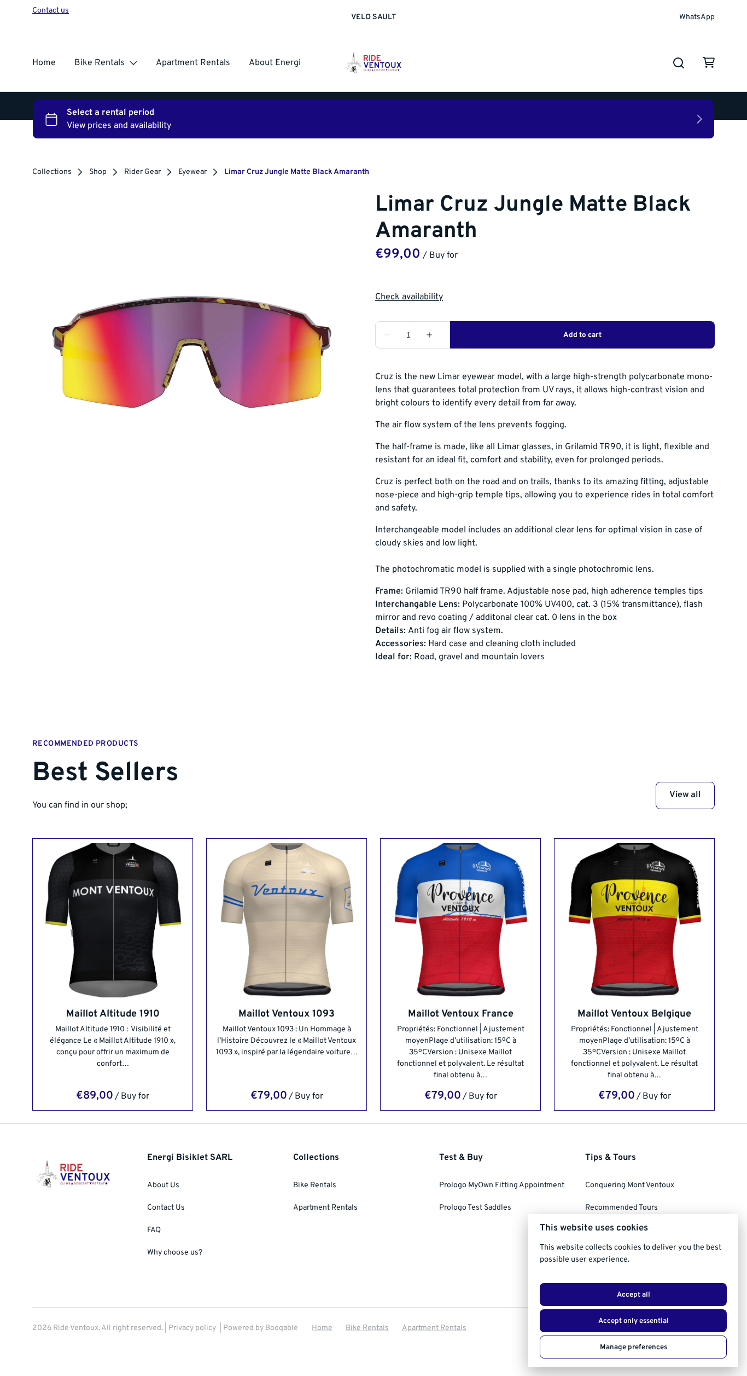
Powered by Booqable (260, 1328)
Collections (52, 172)
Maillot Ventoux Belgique (634, 1013)
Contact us (50, 10)
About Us (163, 1185)
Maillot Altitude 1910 (113, 1013)
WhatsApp (697, 17)
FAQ (154, 1230)
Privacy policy (192, 1328)
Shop (98, 172)
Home (44, 62)
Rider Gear (142, 172)
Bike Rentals (99, 62)
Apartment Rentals (193, 62)
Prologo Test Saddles (475, 1207)
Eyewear (192, 172)
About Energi (275, 62)
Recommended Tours (621, 1207)
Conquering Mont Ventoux (629, 1185)
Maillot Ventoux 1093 (286, 1013)
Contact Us (166, 1207)
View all (685, 794)
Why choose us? (174, 1252)
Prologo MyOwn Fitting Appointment (501, 1185)
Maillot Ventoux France (460, 1013)
